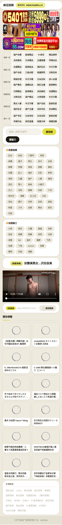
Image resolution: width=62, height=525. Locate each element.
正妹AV (25, 500)
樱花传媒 (22, 510)
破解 (30, 190)
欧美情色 (53, 84)
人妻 (40, 178)
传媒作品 (17, 121)
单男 (40, 234)
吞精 (42, 246)
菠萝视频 (10, 495)
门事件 (31, 155)
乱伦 (10, 155)
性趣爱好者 (31, 495)
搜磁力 (12, 139)
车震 (10, 172)
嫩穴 (20, 201)
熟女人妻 (17, 103)
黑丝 (40, 207)
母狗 (10, 178)
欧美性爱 (53, 103)
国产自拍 (17, 72)
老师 (30, 201)
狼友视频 (20, 505)
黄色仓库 (10, 490)
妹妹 (30, 184)
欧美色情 (53, 115)
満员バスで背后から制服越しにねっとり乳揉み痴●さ (45, 397)
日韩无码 (53, 72)
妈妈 (20, 155)
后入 (20, 172)
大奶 (44, 196)
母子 (40, 161)
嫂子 (20, 161)
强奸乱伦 (41, 67)
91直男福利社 (37, 500)
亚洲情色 (53, 109)
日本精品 (29, 60)
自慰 (30, 207)
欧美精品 (29, 54)
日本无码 (41, 79)
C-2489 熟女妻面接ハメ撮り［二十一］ (45, 369)
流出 (10, 201)
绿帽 (20, 234)
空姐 (10, 213)
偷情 (10, 167)
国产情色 (17, 84)
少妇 (50, 190)
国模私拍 (29, 84)
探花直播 (29, 121)
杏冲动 (17, 500)
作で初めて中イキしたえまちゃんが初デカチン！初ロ (15, 397)
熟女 (30, 161)
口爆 (20, 178)
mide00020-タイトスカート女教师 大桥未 (45, 342)
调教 (22, 196)
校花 (50, 207)
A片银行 (42, 505)
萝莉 (50, 172)
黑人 (20, 184)
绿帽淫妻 (53, 121)
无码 (20, 190)
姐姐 (50, 201)
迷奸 (29, 240)
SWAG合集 (11, 510)
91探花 (41, 54)
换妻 (40, 167)
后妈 (40, 201)
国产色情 (17, 54)
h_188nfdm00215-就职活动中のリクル (16, 369)
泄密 (42, 155)
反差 (50, 161)
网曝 (10, 161)
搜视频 (49, 132)
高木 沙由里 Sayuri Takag (16, 420)
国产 (30, 178)
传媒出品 (53, 60)
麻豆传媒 (50, 500)
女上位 (33, 196)
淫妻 (10, 240)
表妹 (30, 167)
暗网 (50, 178)
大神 (10, 228)
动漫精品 (17, 67)
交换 (50, 234)
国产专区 (17, 115)
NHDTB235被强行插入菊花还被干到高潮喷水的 (45, 448)
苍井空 (11, 196)
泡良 (10, 234)
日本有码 (29, 115)
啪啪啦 (47, 490)
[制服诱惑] (16, 263)
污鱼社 (9, 500)
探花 (20, 228)
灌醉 (39, 240)
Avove (31, 246)
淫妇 (10, 184)
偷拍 (50, 167)
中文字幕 (53, 67)
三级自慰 (29, 72)
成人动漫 (53, 79)
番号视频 (10, 505)
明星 (10, 207)
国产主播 (29, 109)
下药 (48, 240)
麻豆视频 (28, 490)
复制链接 (47, 308)
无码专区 (41, 109)
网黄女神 (41, 121)
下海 (20, 246)
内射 (40, 190)
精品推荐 (53, 54)
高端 (40, 228)
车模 (10, 246)
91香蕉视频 (31, 505)
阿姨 (20, 167)
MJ (19, 240)
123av (19, 490)
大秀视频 (41, 97)
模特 (10, 251)
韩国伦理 (17, 79)
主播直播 (41, 60)
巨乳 (40, 172)
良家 (50, 228)
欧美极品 (29, 67)
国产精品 (29, 97)
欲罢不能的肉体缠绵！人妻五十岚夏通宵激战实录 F (16, 448)
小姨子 (41, 184)
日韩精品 (17, 91)
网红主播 (41, 84)
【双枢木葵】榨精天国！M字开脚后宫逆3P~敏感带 (16, 342)
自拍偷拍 (17, 60)
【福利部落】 (44, 495)
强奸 (30, 172)
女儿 (10, 190)
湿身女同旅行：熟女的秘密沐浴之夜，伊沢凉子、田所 (15, 476)
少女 (20, 207)
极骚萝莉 (41, 72)
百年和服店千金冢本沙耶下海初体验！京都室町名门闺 (45, 476)
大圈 (30, 228)
